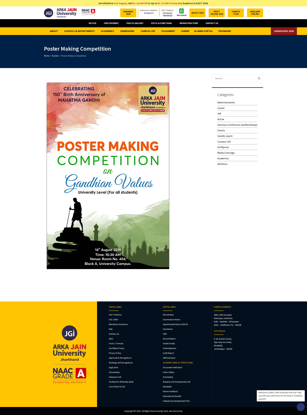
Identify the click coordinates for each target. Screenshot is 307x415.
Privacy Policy (115, 353)
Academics (223, 158)
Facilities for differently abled (121, 381)
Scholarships (114, 372)
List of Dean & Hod (117, 386)
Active (220, 119)
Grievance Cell (115, 377)
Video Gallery (168, 372)
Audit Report (168, 353)
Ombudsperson (169, 348)
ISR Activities (168, 314)
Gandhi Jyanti (224, 136)
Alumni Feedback (170, 391)
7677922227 (167, 13)
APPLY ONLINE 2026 (216, 12)
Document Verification (172, 367)
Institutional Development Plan (176, 401)
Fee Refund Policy (116, 348)
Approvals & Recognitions (120, 358)
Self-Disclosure (169, 358)
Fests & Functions (161, 23)
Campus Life (224, 141)
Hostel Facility (169, 343)
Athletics (222, 163)
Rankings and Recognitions (121, 362)
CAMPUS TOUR (236, 12)
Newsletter (167, 386)
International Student (172, 396)
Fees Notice (168, 329)
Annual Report (169, 338)
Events (221, 130)
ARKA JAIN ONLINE (255, 12)
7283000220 (167, 16)
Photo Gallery (134, 23)
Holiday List (114, 334)
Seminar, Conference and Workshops (237, 124)
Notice (92, 23)
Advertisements (226, 102)
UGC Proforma (115, 314)
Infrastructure (189, 23)
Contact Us (212, 23)
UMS (165, 334)
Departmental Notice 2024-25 (175, 324)
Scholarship (168, 377)
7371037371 (149, 13)
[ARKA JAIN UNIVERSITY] (69, 12)
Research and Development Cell (176, 381)
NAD (111, 329)
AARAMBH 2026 (128, 12)
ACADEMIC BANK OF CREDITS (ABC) (178, 362)
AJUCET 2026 (198, 13)
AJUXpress (223, 147)
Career (221, 108)
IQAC (111, 338)
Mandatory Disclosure (118, 324)
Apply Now (113, 367)
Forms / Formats (116, 343)
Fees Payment (111, 23)
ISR (219, 113)
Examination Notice (171, 319)
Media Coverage (226, 152)
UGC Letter (113, 319)
